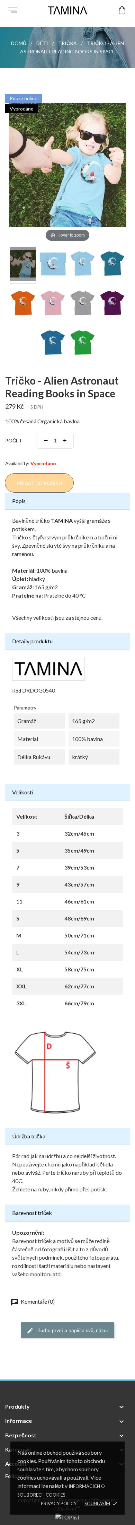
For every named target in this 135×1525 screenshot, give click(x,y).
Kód (16, 691)
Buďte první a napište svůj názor (72, 1330)
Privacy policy (58, 1503)
